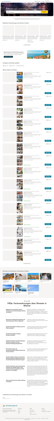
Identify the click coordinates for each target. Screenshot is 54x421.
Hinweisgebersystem (27, 419)
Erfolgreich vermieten (37, 1)
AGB (35, 418)
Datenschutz (38, 418)
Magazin (19, 412)
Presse (31, 412)
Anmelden (43, 1)
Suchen (44, 11)
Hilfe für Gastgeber (32, 411)
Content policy (43, 418)
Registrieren (47, 1)
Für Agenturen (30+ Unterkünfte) (46, 411)
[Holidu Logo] (6, 1)
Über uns (19, 411)
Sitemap (47, 418)
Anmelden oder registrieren (8, 56)
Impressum (32, 418)
